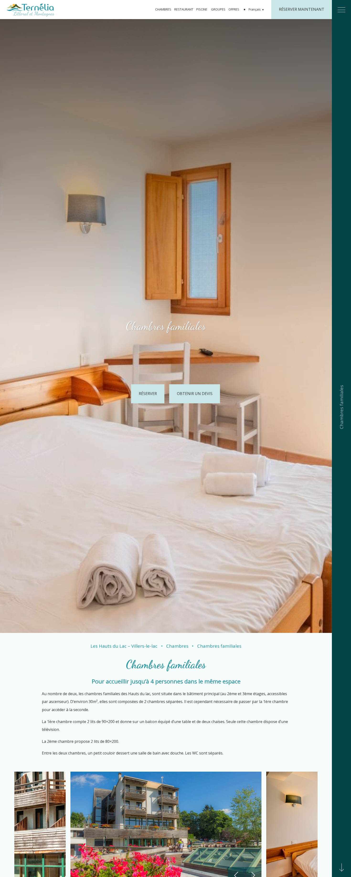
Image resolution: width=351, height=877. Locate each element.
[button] (257, 9)
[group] (166, 326)
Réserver (148, 393)
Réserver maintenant (301, 9)
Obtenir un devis (195, 393)
